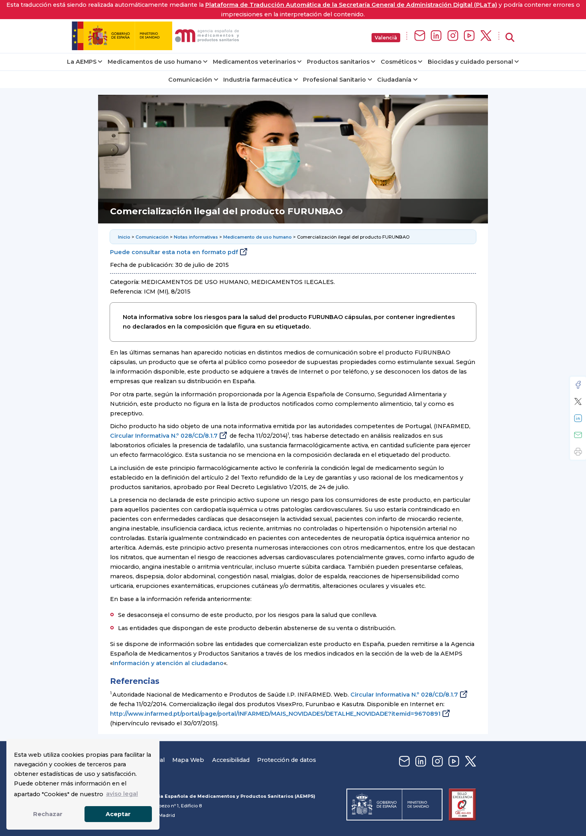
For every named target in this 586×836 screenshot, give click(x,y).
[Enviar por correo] (578, 435)
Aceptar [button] (118, 814)
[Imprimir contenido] (578, 452)
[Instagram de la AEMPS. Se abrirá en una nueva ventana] (452, 36)
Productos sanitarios (338, 61)
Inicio (124, 237)
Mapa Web (188, 760)
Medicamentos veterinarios (254, 61)
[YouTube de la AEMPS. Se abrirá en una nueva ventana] (469, 36)
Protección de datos (286, 760)
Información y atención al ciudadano (168, 663)
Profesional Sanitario (334, 79)
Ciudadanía (394, 79)
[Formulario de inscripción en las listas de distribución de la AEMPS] (419, 36)
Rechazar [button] (48, 814)
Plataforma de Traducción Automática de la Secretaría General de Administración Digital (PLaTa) (351, 4)
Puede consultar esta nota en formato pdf (174, 252)
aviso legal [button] (122, 793)
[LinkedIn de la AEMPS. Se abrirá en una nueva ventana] (436, 36)
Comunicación (190, 79)
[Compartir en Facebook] (578, 385)
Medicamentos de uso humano (155, 61)
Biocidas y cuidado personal (470, 61)
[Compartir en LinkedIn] (578, 418)
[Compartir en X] (578, 401)
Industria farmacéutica (257, 79)
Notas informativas (196, 237)
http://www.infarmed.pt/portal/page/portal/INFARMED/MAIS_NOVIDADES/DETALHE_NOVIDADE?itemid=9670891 (275, 713)
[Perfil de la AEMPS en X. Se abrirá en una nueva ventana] (486, 36)
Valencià (386, 38)
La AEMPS (81, 61)
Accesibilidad (231, 760)
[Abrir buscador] (509, 37)
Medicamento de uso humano (257, 237)
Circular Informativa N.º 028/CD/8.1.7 (164, 435)
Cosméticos (399, 61)
